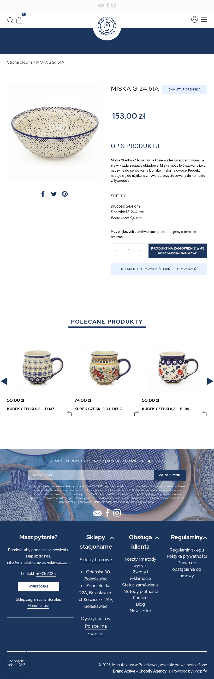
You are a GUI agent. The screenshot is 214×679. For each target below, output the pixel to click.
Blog (140, 604)
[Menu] (203, 19)
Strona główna (20, 62)
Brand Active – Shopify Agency (140, 671)
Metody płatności (140, 591)
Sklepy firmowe (96, 559)
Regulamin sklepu (187, 550)
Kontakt (140, 598)
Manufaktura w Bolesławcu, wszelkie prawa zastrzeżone (159, 665)
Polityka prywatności (187, 556)
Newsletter (140, 611)
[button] (4, 381)
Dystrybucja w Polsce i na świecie (95, 626)
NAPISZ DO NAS (38, 586)
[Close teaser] (28, 650)
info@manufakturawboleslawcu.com (38, 562)
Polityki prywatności (142, 502)
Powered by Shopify (189, 671)
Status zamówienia (140, 585)
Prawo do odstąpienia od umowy (186, 569)
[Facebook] (107, 5)
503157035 (46, 573)
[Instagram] (113, 5)
